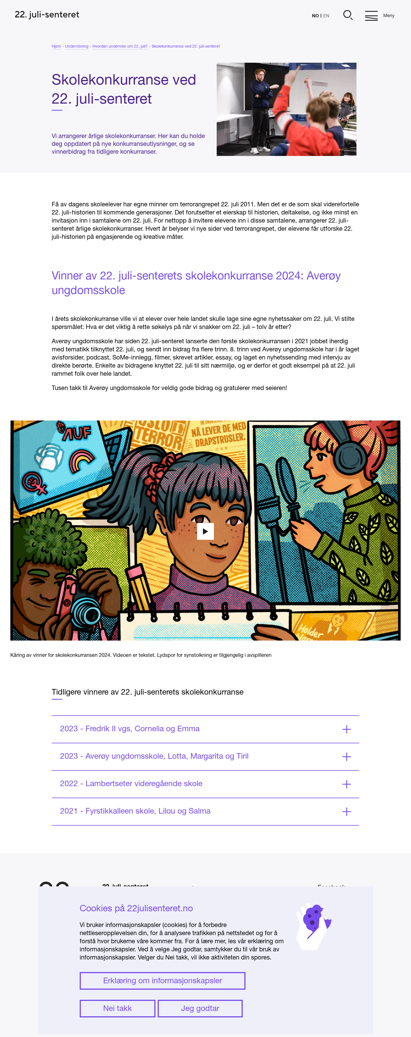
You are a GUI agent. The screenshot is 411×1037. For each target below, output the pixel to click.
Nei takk (117, 1009)
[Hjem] (47, 16)
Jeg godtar (200, 1009)
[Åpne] (347, 16)
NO (315, 15)
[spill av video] (205, 531)
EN (326, 16)
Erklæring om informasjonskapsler (162, 981)
